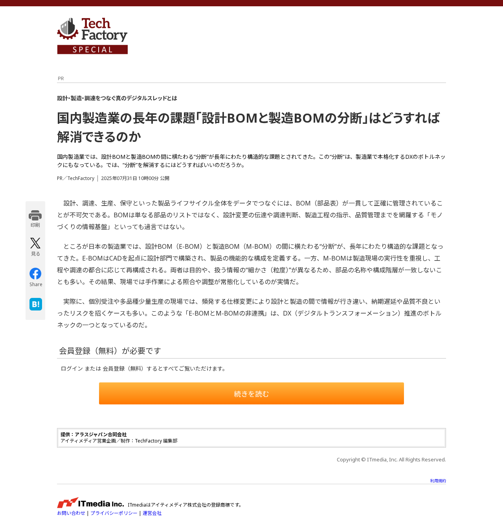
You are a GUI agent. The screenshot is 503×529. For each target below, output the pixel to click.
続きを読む (251, 394)
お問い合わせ (71, 513)
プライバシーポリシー (114, 513)
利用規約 (438, 480)
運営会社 (152, 513)
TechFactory (92, 35)
